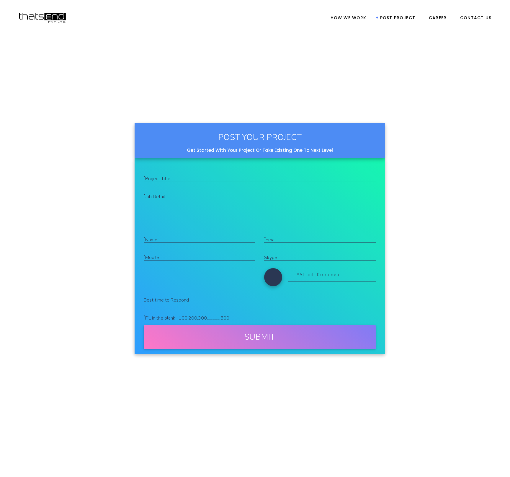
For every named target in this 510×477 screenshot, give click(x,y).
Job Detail (154, 196)
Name (150, 239)
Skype (270, 257)
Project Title (157, 178)
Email (270, 239)
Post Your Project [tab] (260, 137)
